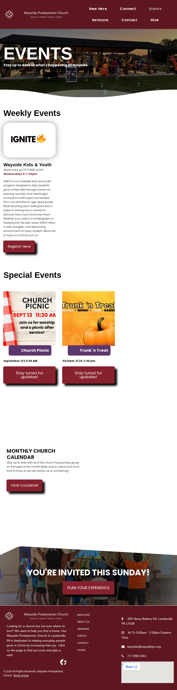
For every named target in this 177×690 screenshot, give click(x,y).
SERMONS (83, 629)
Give (154, 19)
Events (155, 8)
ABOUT (81, 621)
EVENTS (82, 636)
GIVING (81, 650)
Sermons (100, 19)
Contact (129, 19)
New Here (98, 8)
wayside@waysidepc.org (144, 646)
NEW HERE (83, 615)
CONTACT (83, 643)
